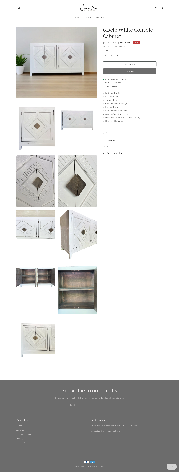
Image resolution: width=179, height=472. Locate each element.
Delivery (19, 439)
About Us (20, 430)
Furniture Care (22, 443)
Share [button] (108, 133)
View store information (114, 86)
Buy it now (129, 71)
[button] (19, 8)
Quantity (106, 50)
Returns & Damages (24, 434)
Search (19, 426)
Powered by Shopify (98, 466)
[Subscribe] (108, 405)
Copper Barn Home (85, 466)
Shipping (106, 46)
